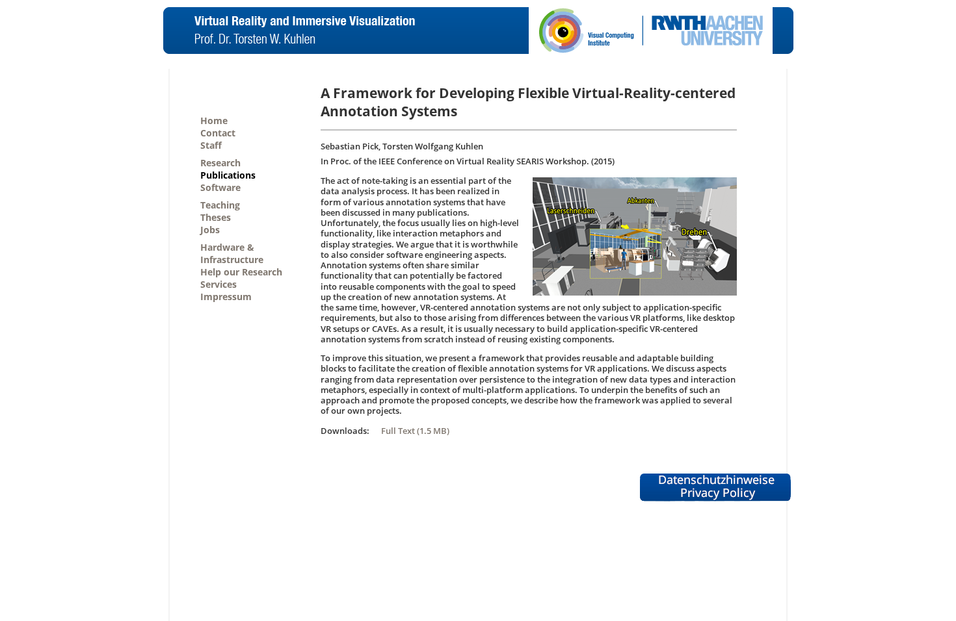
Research (220, 163)
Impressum (226, 296)
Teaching (220, 205)
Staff (211, 145)
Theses (215, 217)
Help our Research (241, 272)
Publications (228, 175)
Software (220, 187)
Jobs (210, 229)
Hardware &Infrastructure (231, 253)
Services (218, 284)
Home (214, 120)
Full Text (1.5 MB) (415, 431)
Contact (217, 133)
